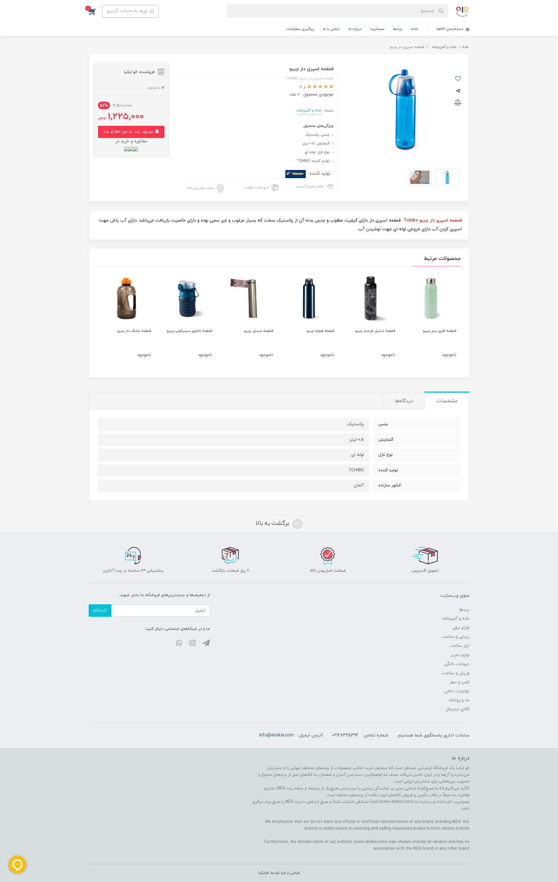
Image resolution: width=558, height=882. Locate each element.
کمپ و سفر (459, 682)
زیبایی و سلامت (455, 637)
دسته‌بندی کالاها (450, 29)
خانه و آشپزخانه (309, 110)
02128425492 (345, 735)
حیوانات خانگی (456, 664)
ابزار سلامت (459, 646)
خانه (414, 29)
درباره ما (355, 29)
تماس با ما (331, 29)
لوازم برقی (460, 627)
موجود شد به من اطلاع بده (129, 132)
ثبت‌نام (100, 610)
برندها (397, 29)
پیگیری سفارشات (300, 29)
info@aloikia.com (276, 735)
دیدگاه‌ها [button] (404, 401)
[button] (95, 11)
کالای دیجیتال (457, 709)
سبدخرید (377, 29)
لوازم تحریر (459, 655)
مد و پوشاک (458, 700)
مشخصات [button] (447, 401)
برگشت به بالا (273, 523)
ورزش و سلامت (455, 673)
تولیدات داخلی (456, 691)
